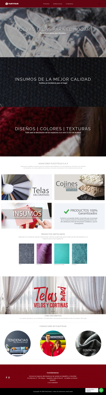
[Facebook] (6, 377)
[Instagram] (9, 377)
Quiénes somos (57, 3)
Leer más (26, 249)
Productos (46, 3)
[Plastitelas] (11, 4)
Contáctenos (69, 3)
